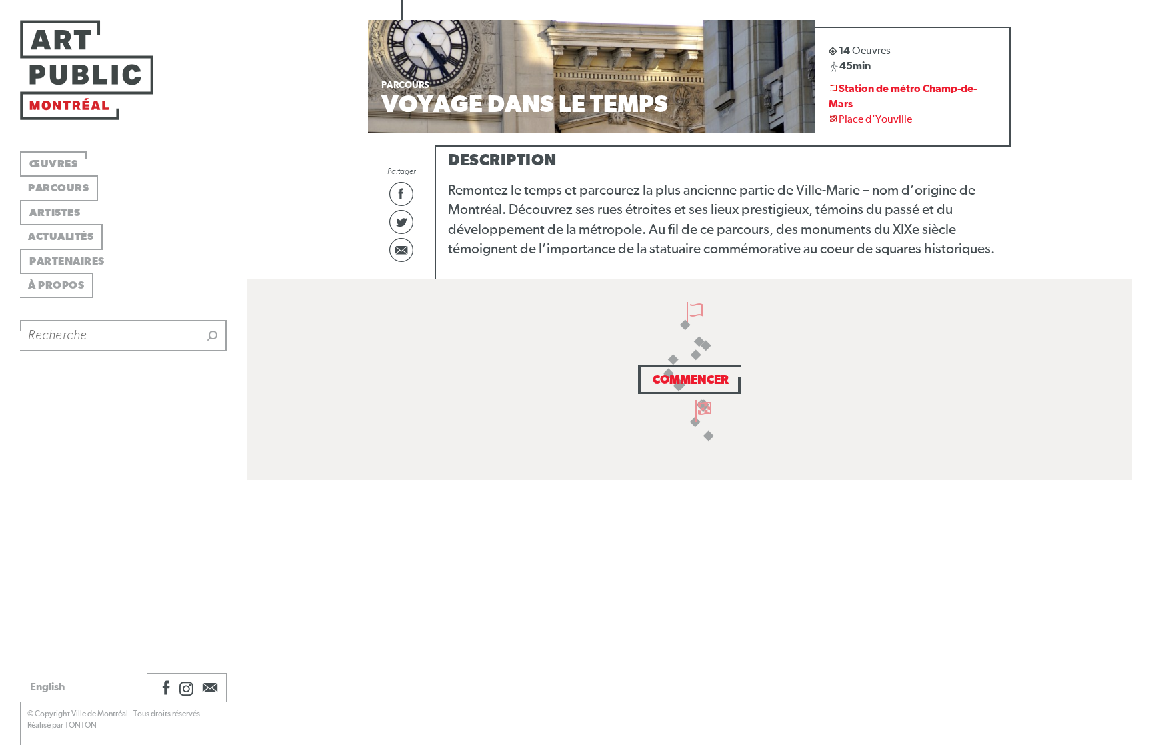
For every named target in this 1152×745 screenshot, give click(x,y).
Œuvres (53, 164)
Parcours (58, 188)
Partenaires (67, 261)
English (47, 687)
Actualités (60, 236)
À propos (56, 285)
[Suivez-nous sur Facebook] (164, 687)
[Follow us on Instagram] (187, 687)
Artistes (54, 212)
